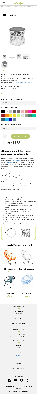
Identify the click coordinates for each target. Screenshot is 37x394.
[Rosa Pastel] (22, 111)
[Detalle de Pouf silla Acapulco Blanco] (12, 56)
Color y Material (9, 108)
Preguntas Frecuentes (18, 323)
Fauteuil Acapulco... (27, 269)
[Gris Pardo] (18, 111)
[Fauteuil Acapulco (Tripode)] (27, 258)
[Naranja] (7, 115)
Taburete (18, 352)
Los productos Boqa (18, 6)
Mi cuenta (18, 359)
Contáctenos (18, 313)
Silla (18, 350)
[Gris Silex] (10, 111)
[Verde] (18, 115)
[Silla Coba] (9, 282)
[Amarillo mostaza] (14, 115)
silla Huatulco (28, 82)
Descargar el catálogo (19, 334)
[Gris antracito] (14, 111)
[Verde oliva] (26, 115)
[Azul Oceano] (3, 119)
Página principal (5, 6)
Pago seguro (18, 326)
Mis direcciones (18, 366)
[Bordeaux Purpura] (3, 115)
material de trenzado (11, 99)
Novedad (18, 355)
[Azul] (7, 119)
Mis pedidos (18, 363)
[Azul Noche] (10, 119)
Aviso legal (18, 318)
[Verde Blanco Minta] (22, 115)
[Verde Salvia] (30, 115)
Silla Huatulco (27, 293)
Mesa (18, 347)
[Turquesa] (34, 115)
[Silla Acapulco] (9, 258)
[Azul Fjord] (14, 119)
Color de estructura (11, 125)
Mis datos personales (18, 368)
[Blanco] (7, 111)
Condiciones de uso (18, 321)
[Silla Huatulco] (27, 282)
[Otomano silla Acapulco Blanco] (4, 56)
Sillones (27, 6)
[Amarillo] (10, 115)
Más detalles (5, 94)
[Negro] (3, 111)
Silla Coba (10, 293)
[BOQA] (18, 2)
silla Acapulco (17, 82)
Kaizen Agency (25, 391)
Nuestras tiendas (19, 311)
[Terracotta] (26, 111)
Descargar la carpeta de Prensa (19, 336)
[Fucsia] (30, 111)
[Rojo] (34, 111)
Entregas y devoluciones (18, 316)
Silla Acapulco (9, 269)
